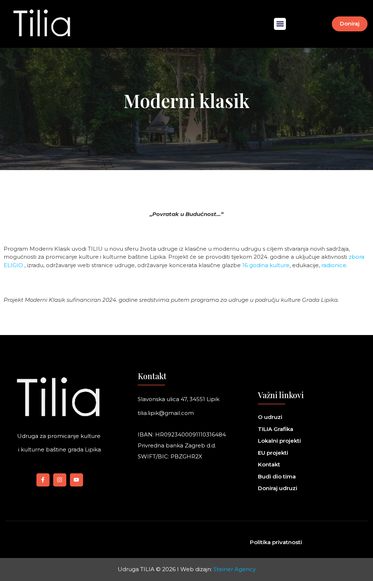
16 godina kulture (266, 265)
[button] (280, 24)
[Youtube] (76, 479)
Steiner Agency (234, 569)
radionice (333, 265)
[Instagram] (59, 479)
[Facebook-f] (43, 479)
